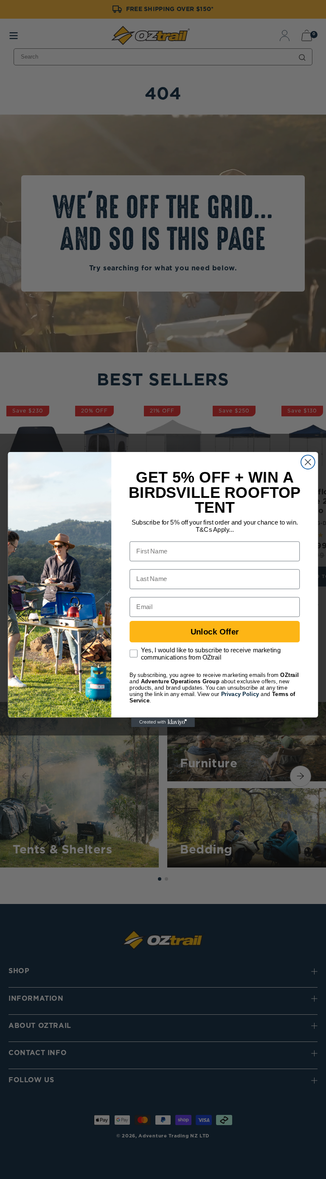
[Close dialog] (308, 462)
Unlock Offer (215, 631)
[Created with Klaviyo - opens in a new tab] (163, 722)
